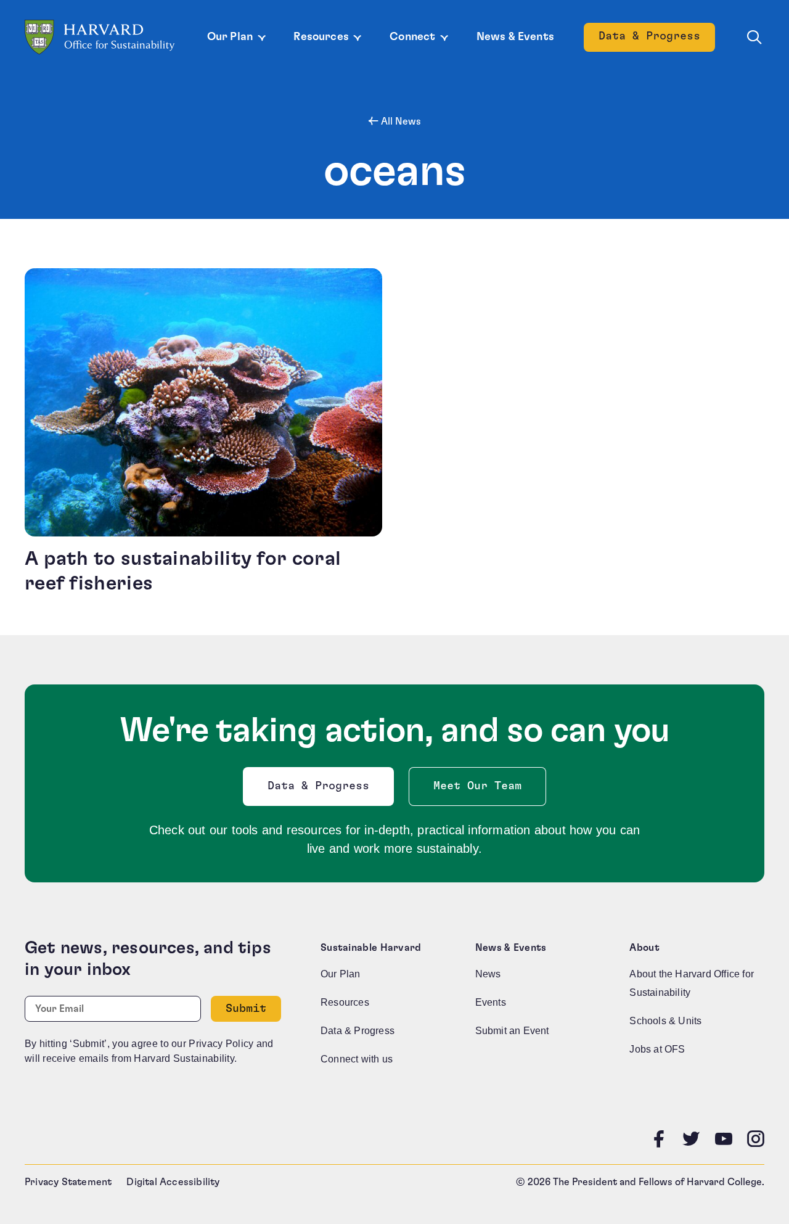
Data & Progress (657, 40)
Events (490, 1002)
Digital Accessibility (172, 1182)
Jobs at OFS (657, 1049)
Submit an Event (512, 1030)
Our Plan (230, 37)
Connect (412, 37)
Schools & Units (665, 1021)
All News (399, 121)
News (488, 974)
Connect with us (357, 1059)
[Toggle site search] (754, 37)
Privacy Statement (68, 1182)
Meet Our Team (477, 786)
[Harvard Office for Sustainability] (100, 37)
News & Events (515, 37)
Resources (321, 37)
